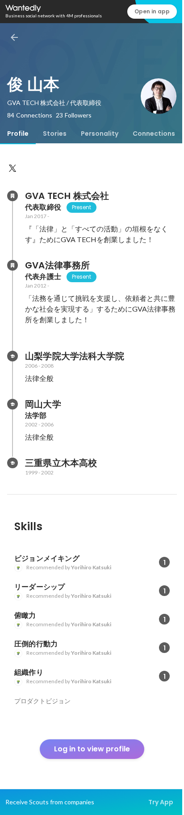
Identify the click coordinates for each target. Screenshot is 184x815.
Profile (18, 133)
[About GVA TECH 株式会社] (12, 196)
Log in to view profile (92, 749)
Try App (160, 802)
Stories (55, 133)
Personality (99, 133)
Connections (154, 133)
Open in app (152, 11)
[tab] (18, 133)
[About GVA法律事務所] (12, 265)
